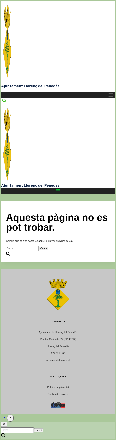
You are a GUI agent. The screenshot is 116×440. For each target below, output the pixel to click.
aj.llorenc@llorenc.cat (58, 360)
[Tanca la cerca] (4, 424)
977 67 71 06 (58, 353)
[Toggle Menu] (110, 95)
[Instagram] (58, 405)
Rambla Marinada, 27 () (58, 339)
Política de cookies (58, 394)
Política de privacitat (58, 387)
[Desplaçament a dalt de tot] (4, 418)
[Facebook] (53, 405)
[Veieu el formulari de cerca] (4, 100)
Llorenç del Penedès (58, 346)
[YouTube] (63, 405)
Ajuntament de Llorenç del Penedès (58, 332)
